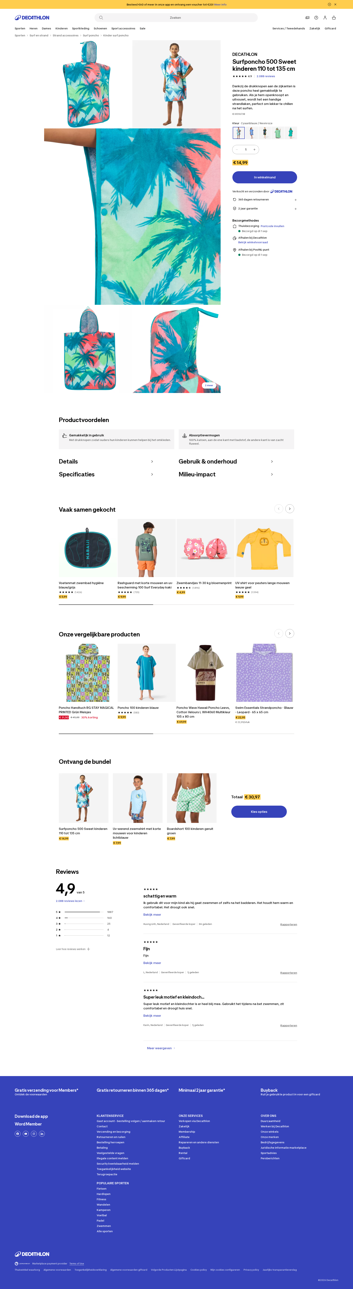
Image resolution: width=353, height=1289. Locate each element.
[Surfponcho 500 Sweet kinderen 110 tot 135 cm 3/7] (132, 216)
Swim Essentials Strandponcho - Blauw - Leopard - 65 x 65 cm (264, 710)
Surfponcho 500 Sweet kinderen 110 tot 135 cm (83, 831)
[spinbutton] (245, 149)
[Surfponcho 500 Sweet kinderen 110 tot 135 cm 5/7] (176, 349)
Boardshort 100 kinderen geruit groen (190, 831)
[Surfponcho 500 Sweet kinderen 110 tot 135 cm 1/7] (176, 84)
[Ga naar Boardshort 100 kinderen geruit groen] (192, 798)
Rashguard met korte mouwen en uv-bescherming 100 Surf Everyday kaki (145, 585)
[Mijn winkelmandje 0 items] (333, 17)
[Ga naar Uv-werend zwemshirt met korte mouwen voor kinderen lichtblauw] (138, 798)
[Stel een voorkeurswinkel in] (307, 17)
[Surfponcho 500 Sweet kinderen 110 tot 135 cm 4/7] (88, 349)
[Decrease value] (236, 149)
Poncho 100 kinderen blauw (138, 708)
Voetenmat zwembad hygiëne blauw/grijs (81, 585)
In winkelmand (265, 177)
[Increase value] (254, 149)
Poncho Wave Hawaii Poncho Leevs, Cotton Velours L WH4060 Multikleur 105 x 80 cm (203, 712)
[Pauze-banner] (329, 4)
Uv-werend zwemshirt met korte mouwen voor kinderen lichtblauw (137, 833)
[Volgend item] (289, 508)
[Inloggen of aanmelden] (325, 17)
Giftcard (330, 28)
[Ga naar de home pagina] (32, 17)
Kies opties (259, 812)
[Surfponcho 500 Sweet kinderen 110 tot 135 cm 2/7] (88, 84)
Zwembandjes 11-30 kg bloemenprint (204, 583)
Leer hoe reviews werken (70, 949)
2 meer (209, 385)
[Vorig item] (278, 508)
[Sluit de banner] (335, 4)
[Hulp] (316, 17)
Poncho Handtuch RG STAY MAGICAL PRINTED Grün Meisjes (86, 710)
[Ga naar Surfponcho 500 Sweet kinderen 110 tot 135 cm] (83, 798)
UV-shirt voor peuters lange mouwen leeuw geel (262, 585)
